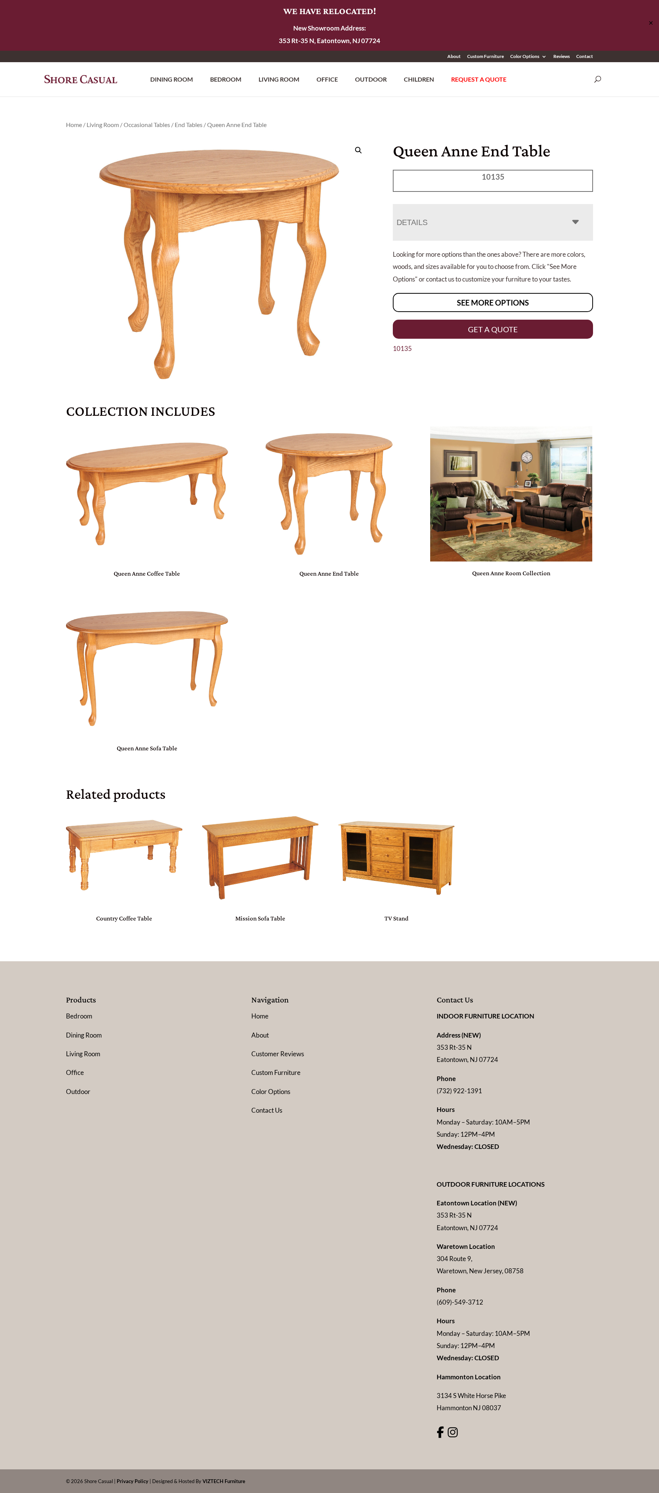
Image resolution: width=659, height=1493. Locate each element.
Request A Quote (478, 79)
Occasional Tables (147, 124)
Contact (584, 56)
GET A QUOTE (493, 329)
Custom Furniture (485, 56)
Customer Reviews (277, 1054)
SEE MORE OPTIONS (493, 302)
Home (74, 124)
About (454, 56)
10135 (402, 348)
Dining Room (171, 79)
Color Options (524, 56)
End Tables (189, 124)
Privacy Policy (132, 1481)
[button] (358, 150)
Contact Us (266, 1110)
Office (327, 79)
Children (419, 79)
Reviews (561, 56)
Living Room (279, 79)
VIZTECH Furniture (224, 1481)
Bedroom (225, 79)
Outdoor (371, 79)
